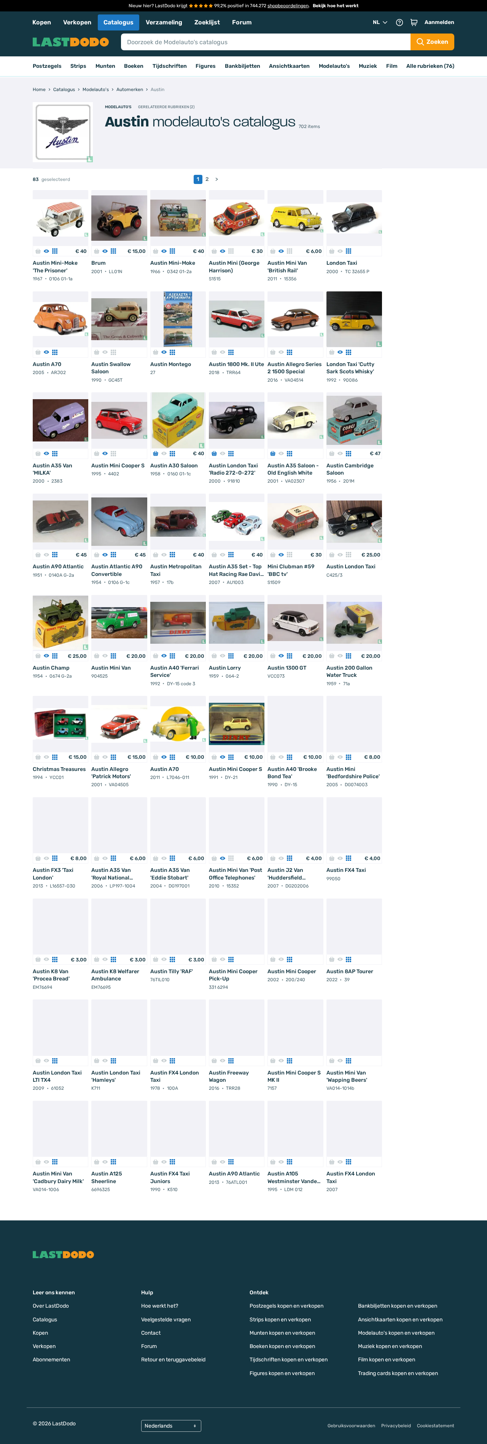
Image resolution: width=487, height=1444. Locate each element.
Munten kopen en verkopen (282, 1333)
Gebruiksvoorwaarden (351, 1425)
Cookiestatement (435, 1425)
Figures (206, 66)
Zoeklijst (207, 22)
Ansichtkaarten (289, 66)
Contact (151, 1333)
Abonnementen (51, 1359)
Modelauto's (334, 66)
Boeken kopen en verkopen (282, 1346)
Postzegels (47, 66)
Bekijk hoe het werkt (335, 5)
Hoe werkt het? (159, 1306)
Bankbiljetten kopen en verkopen (397, 1306)
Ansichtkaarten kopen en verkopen (400, 1319)
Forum (242, 22)
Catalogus (118, 22)
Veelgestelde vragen (166, 1319)
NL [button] (376, 22)
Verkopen (77, 22)
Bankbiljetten (242, 66)
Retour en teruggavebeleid (173, 1359)
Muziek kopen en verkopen (390, 1346)
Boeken (133, 66)
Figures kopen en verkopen (282, 1373)
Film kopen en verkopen (386, 1359)
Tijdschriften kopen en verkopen (289, 1359)
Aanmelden (439, 22)
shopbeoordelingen (288, 5)
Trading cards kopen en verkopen (398, 1373)
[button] (414, 22)
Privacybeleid (396, 1425)
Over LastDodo (51, 1306)
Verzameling (164, 22)
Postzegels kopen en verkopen (286, 1306)
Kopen (41, 22)
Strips (78, 66)
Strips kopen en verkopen (280, 1319)
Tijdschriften (170, 66)
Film (392, 66)
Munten (105, 66)
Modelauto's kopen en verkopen (396, 1333)
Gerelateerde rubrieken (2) (166, 107)
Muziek (368, 66)
